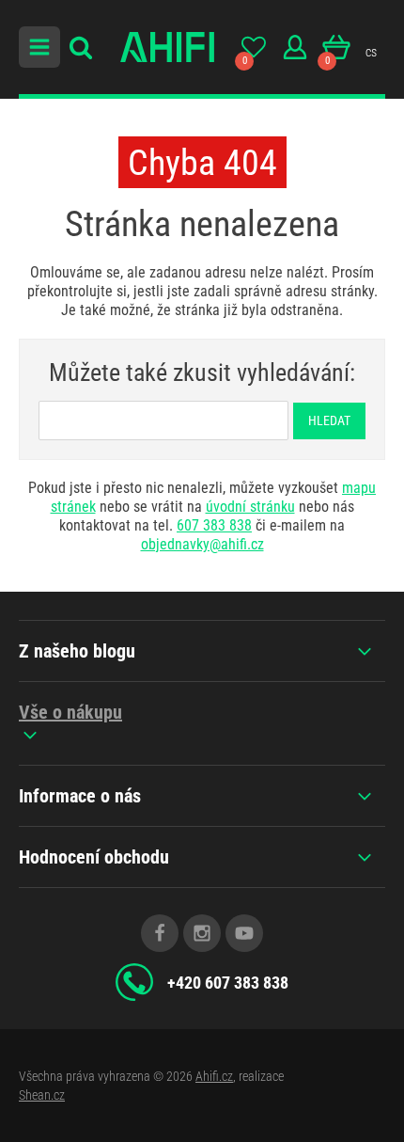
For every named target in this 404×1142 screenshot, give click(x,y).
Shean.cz (42, 1094)
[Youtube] (244, 933)
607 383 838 (214, 525)
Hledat (329, 420)
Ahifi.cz (214, 1076)
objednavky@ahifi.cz (202, 544)
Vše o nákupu (70, 712)
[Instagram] (202, 933)
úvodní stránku (250, 506)
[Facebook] (160, 933)
